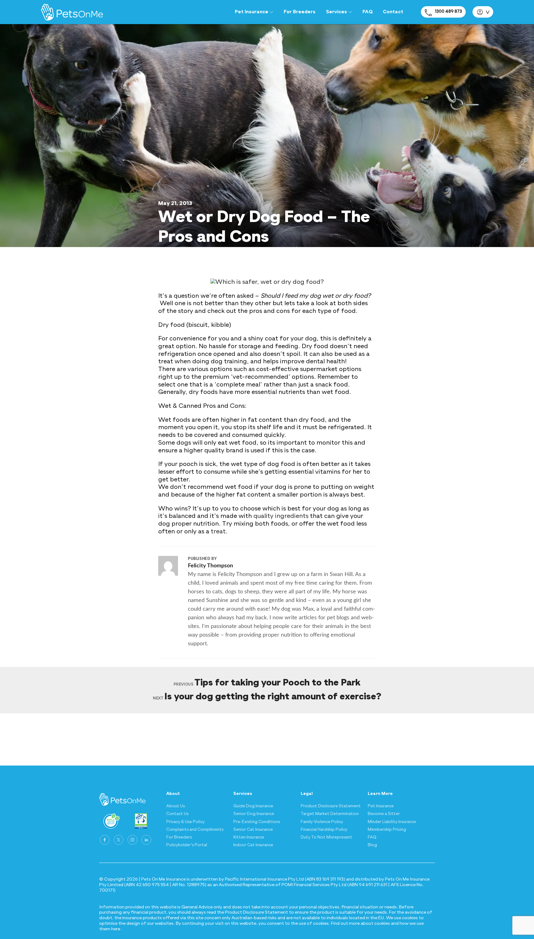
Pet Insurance (381, 806)
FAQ (367, 12)
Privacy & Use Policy (185, 822)
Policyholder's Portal (186, 845)
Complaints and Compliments (194, 830)
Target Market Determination (330, 814)
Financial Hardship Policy (324, 830)
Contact (393, 12)
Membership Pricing (387, 830)
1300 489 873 (448, 12)
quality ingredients (280, 516)
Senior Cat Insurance (253, 830)
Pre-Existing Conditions (256, 822)
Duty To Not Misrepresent (326, 837)
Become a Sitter (384, 814)
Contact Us (177, 814)
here (115, 929)
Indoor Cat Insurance (253, 845)
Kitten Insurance (248, 837)
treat (218, 531)
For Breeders (300, 12)
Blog (372, 845)
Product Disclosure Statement (331, 806)
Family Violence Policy (322, 822)
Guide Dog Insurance (253, 806)
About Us (175, 806)
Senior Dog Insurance (253, 814)
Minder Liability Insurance (392, 822)
